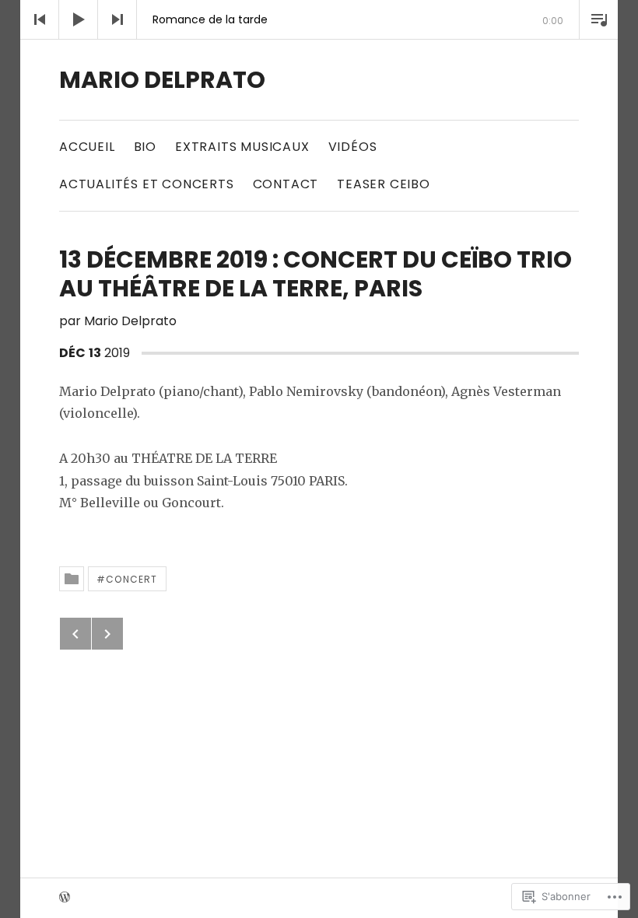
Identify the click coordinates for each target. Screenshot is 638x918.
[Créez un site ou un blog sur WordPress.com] (64, 898)
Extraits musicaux (242, 147)
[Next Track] (117, 19)
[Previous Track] (39, 19)
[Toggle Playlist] (598, 19)
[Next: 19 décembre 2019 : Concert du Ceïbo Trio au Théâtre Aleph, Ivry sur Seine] (107, 634)
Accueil (87, 147)
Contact (286, 184)
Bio (145, 147)
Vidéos (352, 147)
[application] (319, 19)
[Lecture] (78, 19)
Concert (131, 579)
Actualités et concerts (146, 184)
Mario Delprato (162, 79)
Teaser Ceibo (383, 184)
